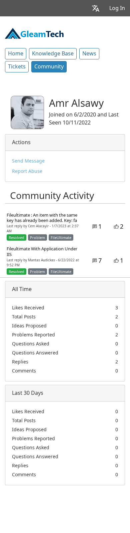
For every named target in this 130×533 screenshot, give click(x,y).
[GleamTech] (34, 33)
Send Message (28, 161)
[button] (96, 8)
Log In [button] (117, 8)
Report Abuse (27, 171)
